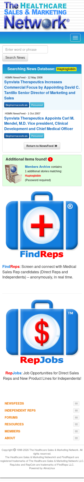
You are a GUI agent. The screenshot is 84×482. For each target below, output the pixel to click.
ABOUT (10, 438)
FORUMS (11, 417)
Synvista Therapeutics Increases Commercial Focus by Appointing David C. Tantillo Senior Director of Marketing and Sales (42, 90)
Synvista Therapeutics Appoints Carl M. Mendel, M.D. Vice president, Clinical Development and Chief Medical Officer (39, 123)
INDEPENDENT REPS (20, 410)
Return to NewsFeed (40, 146)
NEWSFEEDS (14, 403)
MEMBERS (12, 431)
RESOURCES (14, 424)
